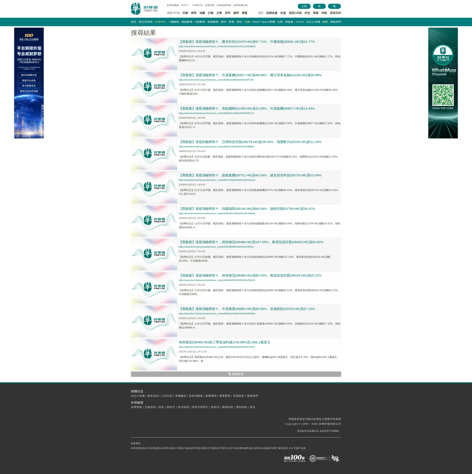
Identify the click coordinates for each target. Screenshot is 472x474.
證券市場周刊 (200, 407)
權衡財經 (227, 407)
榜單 (194, 12)
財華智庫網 (173, 5)
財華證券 (210, 5)
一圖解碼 (173, 21)
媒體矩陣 (224, 5)
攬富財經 (241, 407)
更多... (254, 407)
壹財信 (215, 407)
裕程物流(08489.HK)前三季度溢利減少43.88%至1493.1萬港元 (224, 342)
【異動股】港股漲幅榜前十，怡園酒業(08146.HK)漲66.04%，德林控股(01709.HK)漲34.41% (247, 209)
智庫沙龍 (240, 5)
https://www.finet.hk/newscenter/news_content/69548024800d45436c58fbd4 (217, 213)
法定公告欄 (313, 21)
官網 (185, 12)
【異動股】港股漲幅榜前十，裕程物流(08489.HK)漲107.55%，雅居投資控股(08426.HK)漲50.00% (251, 242)
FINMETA (197, 5)
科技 (307, 12)
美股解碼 (212, 21)
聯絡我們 (335, 21)
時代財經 (183, 407)
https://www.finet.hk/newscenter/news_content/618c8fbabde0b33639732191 (217, 347)
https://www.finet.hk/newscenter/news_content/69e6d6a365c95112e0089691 (217, 46)
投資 (283, 12)
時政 (324, 12)
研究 (227, 12)
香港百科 (335, 12)
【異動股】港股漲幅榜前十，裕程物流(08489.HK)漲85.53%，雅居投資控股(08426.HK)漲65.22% (250, 275)
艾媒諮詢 (150, 407)
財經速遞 (271, 12)
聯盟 (244, 12)
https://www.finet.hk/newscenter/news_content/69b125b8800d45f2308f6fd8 (216, 146)
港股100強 (295, 12)
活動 (247, 21)
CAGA (300, 21)
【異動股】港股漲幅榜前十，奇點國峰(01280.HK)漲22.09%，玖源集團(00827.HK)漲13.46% (247, 108)
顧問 (236, 12)
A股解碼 (200, 21)
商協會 (289, 21)
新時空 (171, 407)
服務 (325, 21)
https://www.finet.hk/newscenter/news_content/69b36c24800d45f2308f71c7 (216, 113)
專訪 (239, 21)
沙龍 (211, 12)
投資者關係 (196, 395)
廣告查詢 (153, 395)
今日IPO (160, 21)
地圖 (202, 12)
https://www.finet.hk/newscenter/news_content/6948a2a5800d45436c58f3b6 (217, 313)
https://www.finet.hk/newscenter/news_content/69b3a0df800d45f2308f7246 (216, 80)
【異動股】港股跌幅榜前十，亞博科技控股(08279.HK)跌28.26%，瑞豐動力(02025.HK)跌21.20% (250, 142)
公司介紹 (166, 395)
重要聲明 (224, 395)
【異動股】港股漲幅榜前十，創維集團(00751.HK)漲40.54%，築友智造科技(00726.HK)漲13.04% (250, 175)
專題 (316, 12)
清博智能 (136, 407)
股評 (223, 21)
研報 (231, 21)
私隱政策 (238, 395)
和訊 (161, 407)
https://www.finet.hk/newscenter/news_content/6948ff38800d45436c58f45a (216, 247)
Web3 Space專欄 (264, 21)
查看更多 (237, 374)
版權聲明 (211, 395)
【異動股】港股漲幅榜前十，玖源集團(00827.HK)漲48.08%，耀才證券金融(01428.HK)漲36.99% (250, 75)
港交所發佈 (146, 21)
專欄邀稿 (180, 395)
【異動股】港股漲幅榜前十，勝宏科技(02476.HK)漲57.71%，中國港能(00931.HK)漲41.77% (247, 42)
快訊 (133, 21)
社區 (280, 21)
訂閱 (304, 6)
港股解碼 (186, 21)
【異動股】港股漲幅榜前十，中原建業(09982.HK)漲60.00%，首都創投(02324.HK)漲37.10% (247, 309)
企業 (219, 12)
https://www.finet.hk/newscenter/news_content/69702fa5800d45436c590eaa (217, 180)
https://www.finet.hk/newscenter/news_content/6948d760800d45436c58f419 (217, 280)
